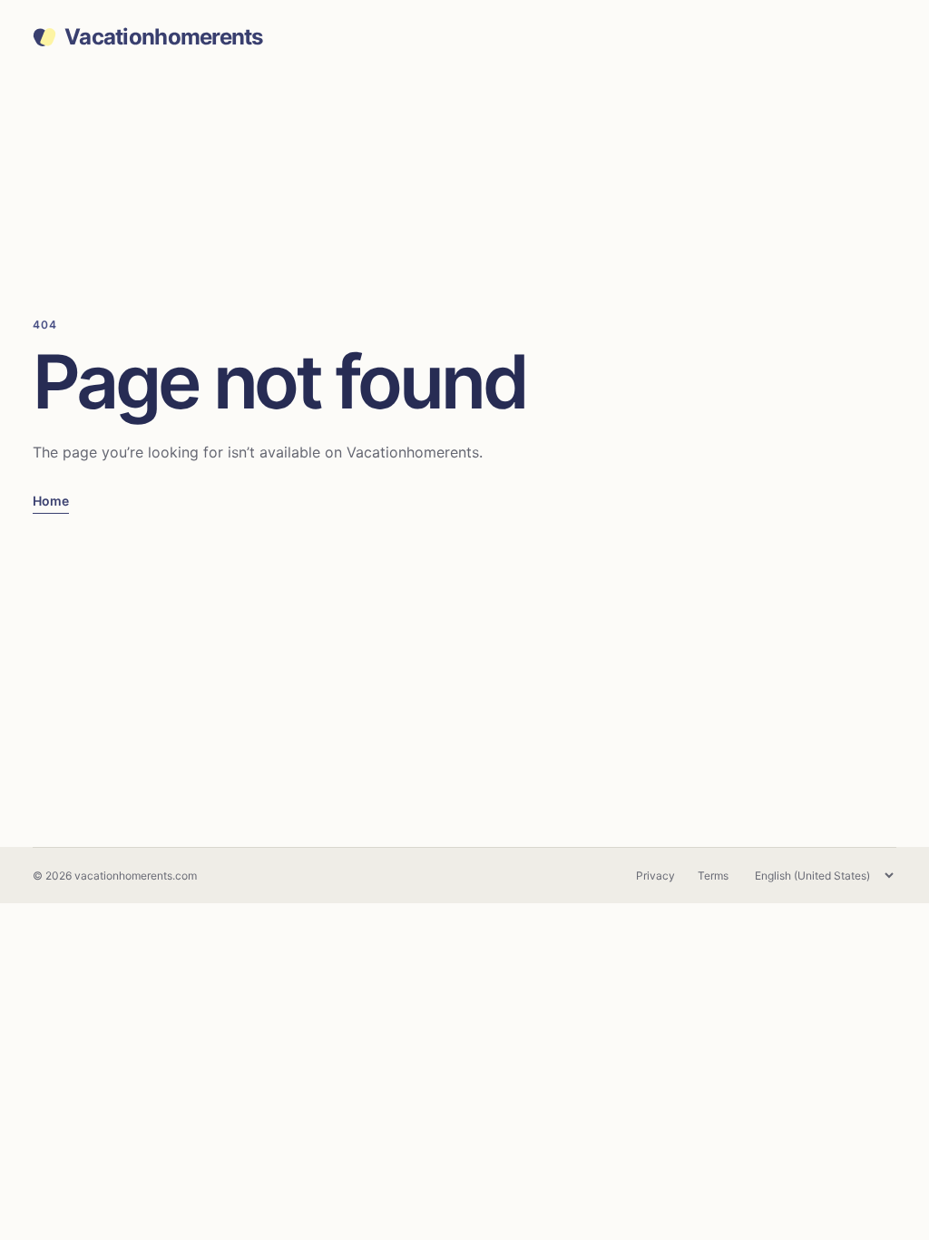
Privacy (655, 875)
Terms (713, 875)
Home (51, 500)
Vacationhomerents (163, 37)
